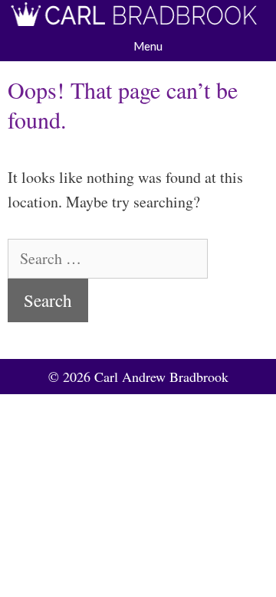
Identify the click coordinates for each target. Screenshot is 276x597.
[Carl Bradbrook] (138, 18)
